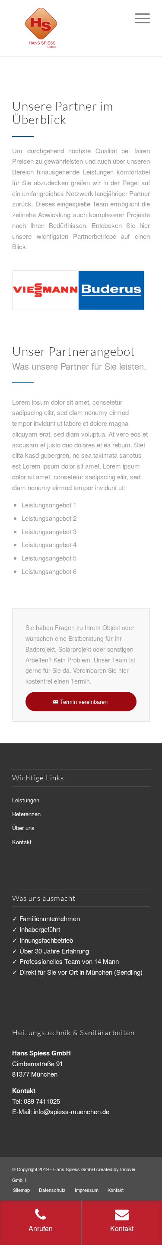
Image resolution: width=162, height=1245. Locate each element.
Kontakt (22, 842)
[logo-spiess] (67, 28)
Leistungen (25, 800)
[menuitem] (138, 17)
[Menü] (138, 17)
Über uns (23, 828)
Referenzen (26, 814)
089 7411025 (42, 1101)
